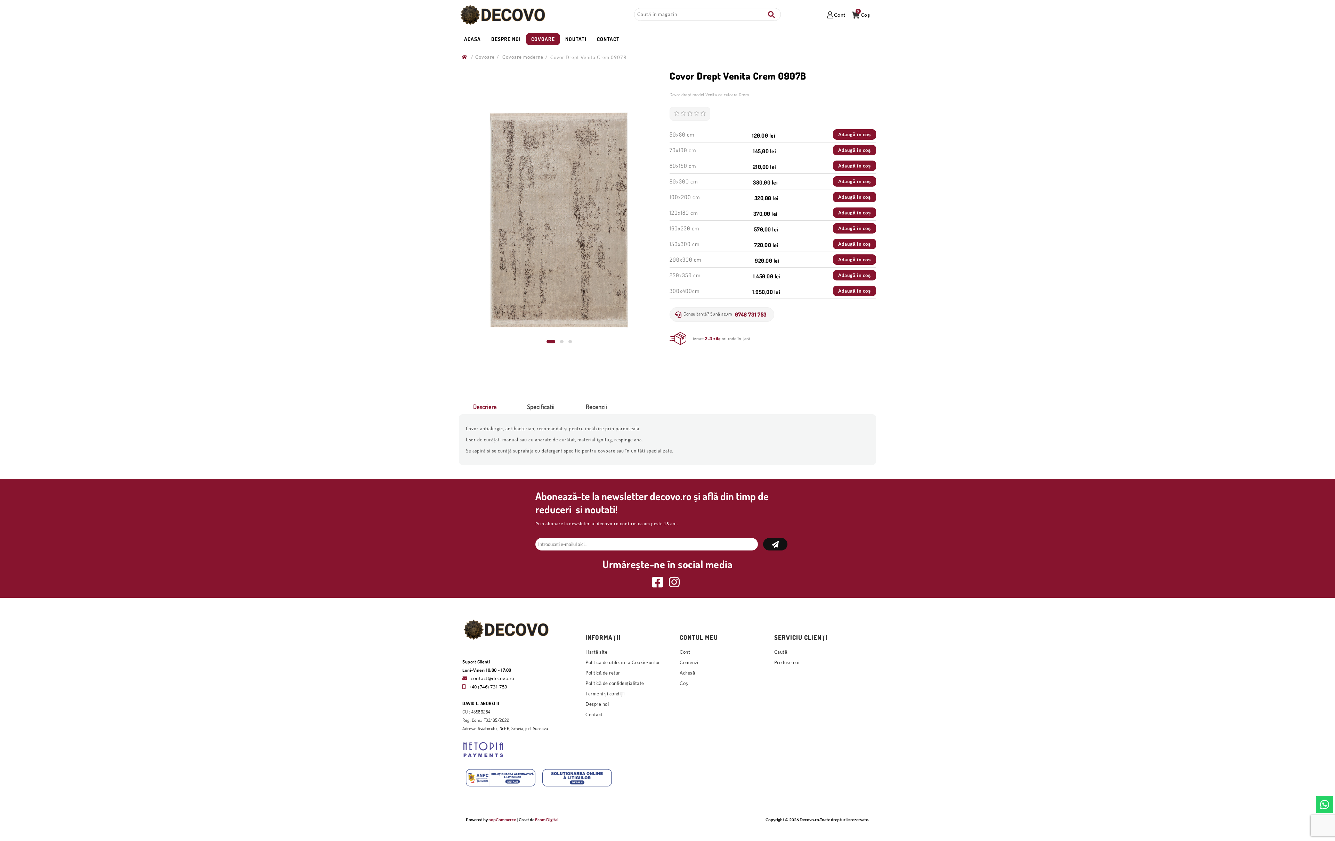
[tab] (485, 407)
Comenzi (689, 662)
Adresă (687, 673)
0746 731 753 (751, 314)
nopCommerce (502, 819)
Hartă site (596, 652)
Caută (771, 14)
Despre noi (597, 704)
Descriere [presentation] (485, 406)
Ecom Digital (546, 819)
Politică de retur (602, 673)
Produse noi (787, 662)
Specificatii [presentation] (541, 406)
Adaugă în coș (854, 134)
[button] (551, 341)
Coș (684, 683)
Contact (594, 714)
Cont (685, 652)
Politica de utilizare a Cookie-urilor (622, 662)
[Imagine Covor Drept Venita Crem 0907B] (559, 220)
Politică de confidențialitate (614, 683)
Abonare (775, 544)
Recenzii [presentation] (596, 406)
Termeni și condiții (605, 693)
